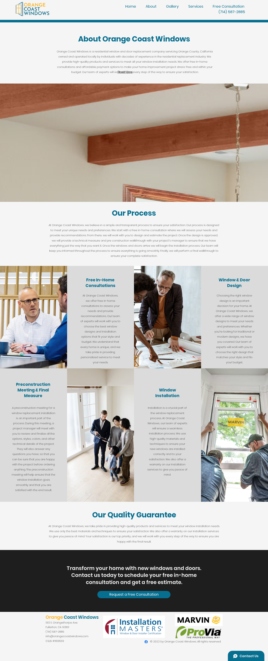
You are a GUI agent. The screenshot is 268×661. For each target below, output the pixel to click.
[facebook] (146, 642)
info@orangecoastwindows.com (67, 636)
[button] (231, 6)
